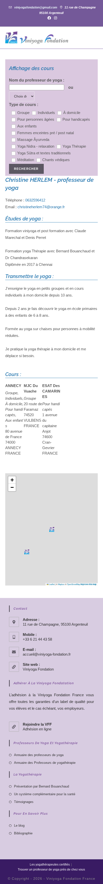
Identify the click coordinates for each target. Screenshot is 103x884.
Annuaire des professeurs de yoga (39, 755)
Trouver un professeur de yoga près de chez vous (51, 869)
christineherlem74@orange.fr (41, 207)
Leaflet (51, 584)
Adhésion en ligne (37, 729)
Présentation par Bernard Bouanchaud (41, 786)
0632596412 (35, 200)
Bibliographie (23, 833)
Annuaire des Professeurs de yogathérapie (45, 763)
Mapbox (61, 584)
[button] (51, 529)
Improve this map (88, 584)
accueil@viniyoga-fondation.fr (47, 654)
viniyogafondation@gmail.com (35, 7)
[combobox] (36, 87)
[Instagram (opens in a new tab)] (54, 18)
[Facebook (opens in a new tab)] (49, 18)
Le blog (19, 825)
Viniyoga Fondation (38, 669)
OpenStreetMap (73, 584)
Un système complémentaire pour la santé (44, 794)
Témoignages (24, 802)
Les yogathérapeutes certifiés (50, 864)
